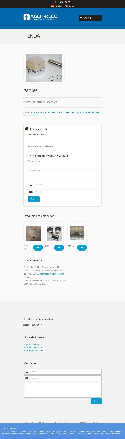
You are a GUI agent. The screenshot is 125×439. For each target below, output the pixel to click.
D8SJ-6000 (37, 325)
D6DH (60, 112)
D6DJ (66, 112)
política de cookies (76, 434)
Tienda (72, 422)
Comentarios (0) (38, 128)
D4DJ (25, 115)
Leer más (38, 248)
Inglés (71, 6)
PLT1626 (72, 246)
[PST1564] (44, 68)
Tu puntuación (34, 161)
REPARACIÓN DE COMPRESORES (51, 422)
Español (58, 6)
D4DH (91, 112)
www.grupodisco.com (33, 351)
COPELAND (50, 112)
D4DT (32, 115)
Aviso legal (97, 422)
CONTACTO (84, 422)
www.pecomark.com (33, 347)
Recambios (39, 112)
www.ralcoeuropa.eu (33, 344)
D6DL (72, 112)
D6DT (78, 112)
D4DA (84, 112)
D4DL (97, 112)
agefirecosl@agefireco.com (52, 274)
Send (96, 401)
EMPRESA (28, 422)
